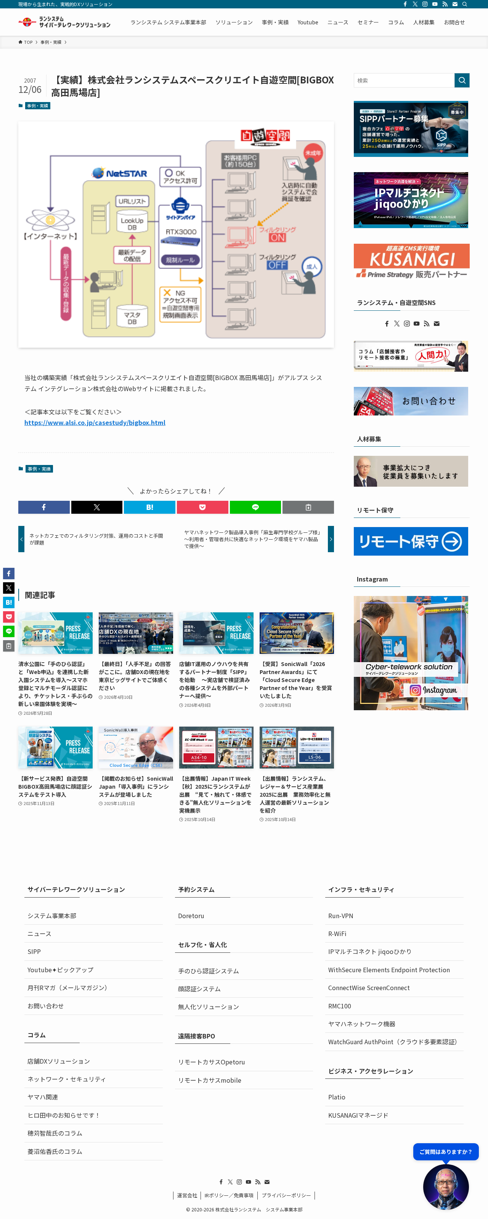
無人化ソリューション (208, 1006)
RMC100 (339, 1005)
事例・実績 (37, 105)
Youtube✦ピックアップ (60, 969)
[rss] (445, 4)
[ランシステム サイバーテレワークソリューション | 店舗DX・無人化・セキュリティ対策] (64, 22)
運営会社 (187, 1195)
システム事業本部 (51, 915)
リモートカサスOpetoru (211, 1061)
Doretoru (191, 915)
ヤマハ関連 (42, 1096)
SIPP (34, 951)
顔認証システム (199, 988)
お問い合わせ (45, 1005)
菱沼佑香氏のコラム (54, 1151)
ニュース (39, 933)
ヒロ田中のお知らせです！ (64, 1115)
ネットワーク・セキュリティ (66, 1078)
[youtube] (435, 4)
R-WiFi (337, 933)
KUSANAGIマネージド (358, 1115)
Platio (336, 1096)
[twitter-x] (415, 4)
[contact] (455, 4)
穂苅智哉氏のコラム (54, 1133)
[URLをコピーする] (308, 507)
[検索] (465, 4)
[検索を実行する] (462, 80)
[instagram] (425, 4)
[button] (44, 507)
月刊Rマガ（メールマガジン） (69, 987)
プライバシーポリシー (286, 1195)
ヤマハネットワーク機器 (361, 1023)
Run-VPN (340, 915)
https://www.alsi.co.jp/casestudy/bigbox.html (94, 422)
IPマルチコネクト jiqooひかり (370, 951)
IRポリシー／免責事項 (229, 1195)
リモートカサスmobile (209, 1080)
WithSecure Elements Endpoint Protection (389, 969)
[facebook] (405, 4)
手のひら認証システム (208, 970)
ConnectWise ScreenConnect (369, 987)
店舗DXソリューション (58, 1061)
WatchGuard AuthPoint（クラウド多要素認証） (394, 1041)
